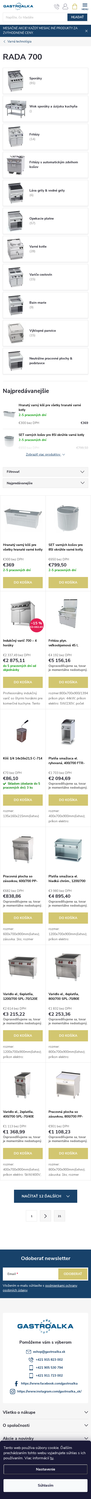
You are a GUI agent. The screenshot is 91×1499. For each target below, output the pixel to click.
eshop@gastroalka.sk (49, 1351)
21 (59, 1216)
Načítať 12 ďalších (42, 1196)
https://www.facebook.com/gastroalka (49, 1383)
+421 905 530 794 (49, 1367)
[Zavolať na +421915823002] (57, 7)
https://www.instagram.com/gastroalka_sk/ (49, 1391)
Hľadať (77, 17)
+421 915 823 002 (49, 1359)
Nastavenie (45, 1469)
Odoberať (73, 1274)
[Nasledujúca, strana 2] (45, 1215)
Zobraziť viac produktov (43, 455)
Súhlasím (45, 1485)
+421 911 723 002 (49, 1375)
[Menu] (85, 6)
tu (51, 1458)
